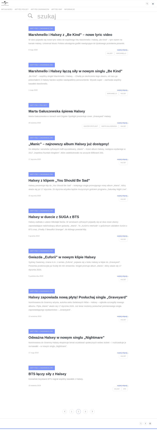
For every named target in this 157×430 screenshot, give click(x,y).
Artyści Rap (56, 9)
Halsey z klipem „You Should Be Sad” (59, 180)
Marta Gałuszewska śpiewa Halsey (57, 111)
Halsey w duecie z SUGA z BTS (54, 217)
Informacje (69, 9)
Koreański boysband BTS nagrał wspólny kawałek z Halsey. (56, 379)
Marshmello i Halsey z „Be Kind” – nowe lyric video (70, 35)
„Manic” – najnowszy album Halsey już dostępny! (69, 144)
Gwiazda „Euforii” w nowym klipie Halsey (62, 257)
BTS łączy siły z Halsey (47, 374)
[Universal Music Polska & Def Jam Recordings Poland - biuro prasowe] (5, 6)
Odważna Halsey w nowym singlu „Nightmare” (66, 337)
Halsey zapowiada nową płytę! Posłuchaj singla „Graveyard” (78, 297)
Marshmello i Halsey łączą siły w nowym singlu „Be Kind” (75, 71)
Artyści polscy (22, 9)
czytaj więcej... (122, 50)
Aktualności (6, 9)
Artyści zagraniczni (40, 9)
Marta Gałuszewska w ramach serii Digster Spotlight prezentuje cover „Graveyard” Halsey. (70, 116)
